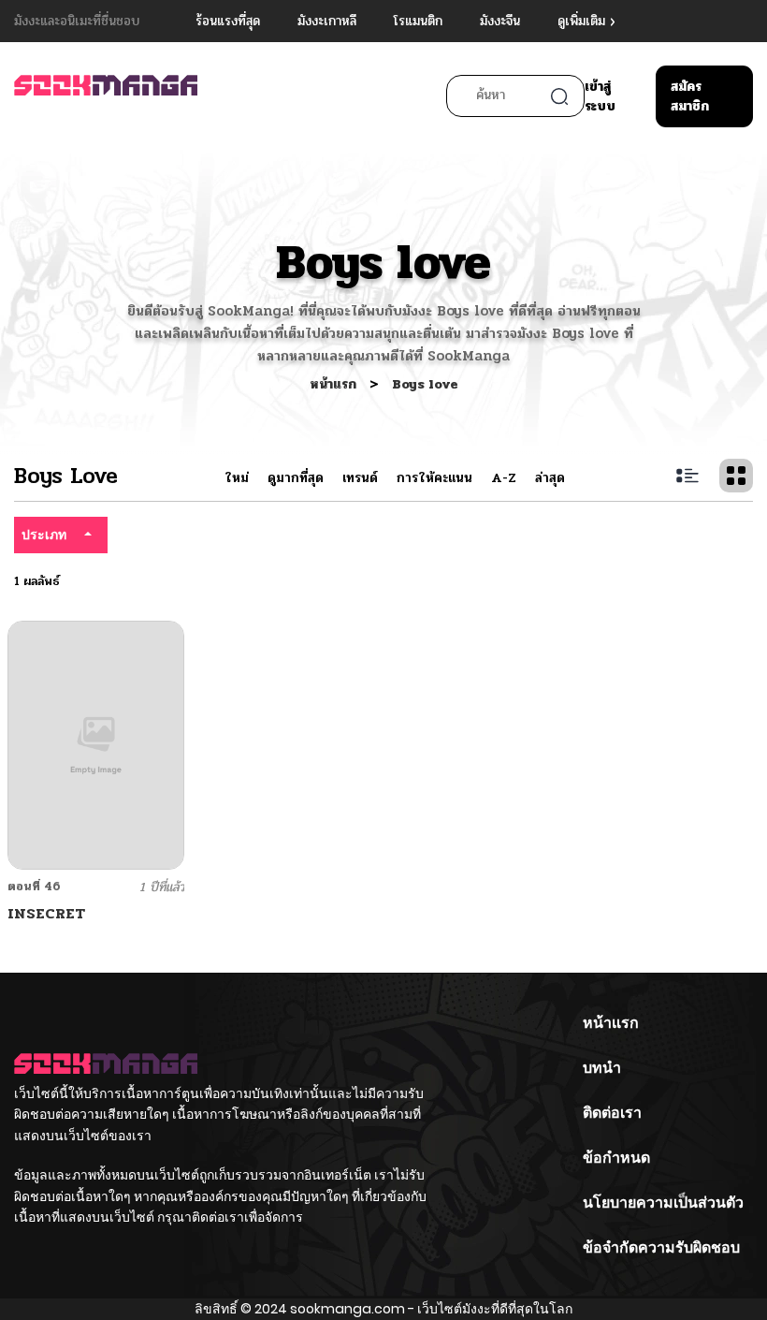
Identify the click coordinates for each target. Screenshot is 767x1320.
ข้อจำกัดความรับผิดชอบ (661, 1247)
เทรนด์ (360, 478)
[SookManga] (105, 94)
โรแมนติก (418, 21)
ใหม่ (236, 478)
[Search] (559, 96)
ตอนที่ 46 (34, 886)
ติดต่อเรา (612, 1112)
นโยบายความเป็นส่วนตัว (663, 1202)
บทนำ (602, 1067)
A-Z (503, 478)
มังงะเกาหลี (326, 21)
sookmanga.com (347, 1308)
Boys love (425, 384)
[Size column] (736, 475)
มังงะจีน (500, 21)
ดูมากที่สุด (296, 478)
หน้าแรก (335, 384)
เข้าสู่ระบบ (600, 96)
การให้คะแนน (434, 478)
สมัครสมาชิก (690, 96)
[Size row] (687, 475)
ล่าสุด (550, 478)
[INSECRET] (95, 745)
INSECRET (46, 913)
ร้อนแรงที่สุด (227, 21)
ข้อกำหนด (616, 1157)
